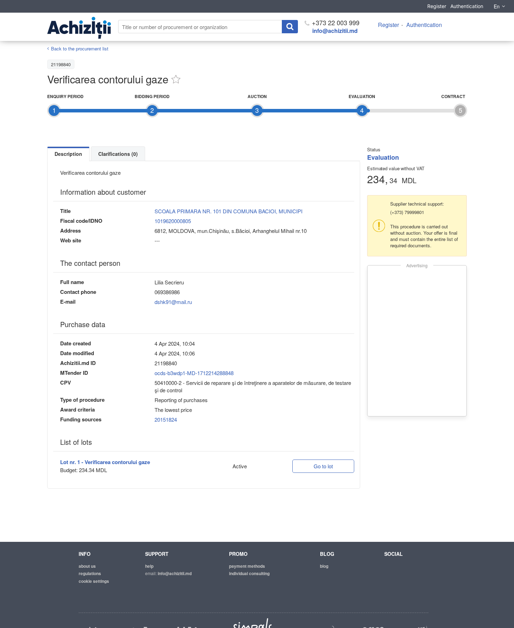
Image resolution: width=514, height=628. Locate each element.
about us (87, 566)
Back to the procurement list (79, 48)
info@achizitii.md (335, 31)
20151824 (166, 419)
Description (68, 153)
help (149, 566)
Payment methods (247, 566)
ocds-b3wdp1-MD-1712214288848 (194, 373)
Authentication (466, 6)
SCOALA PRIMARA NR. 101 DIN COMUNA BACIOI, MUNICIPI (228, 211)
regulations (90, 573)
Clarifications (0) (118, 153)
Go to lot (323, 466)
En (497, 6)
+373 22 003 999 (334, 22)
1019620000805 (173, 221)
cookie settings (94, 581)
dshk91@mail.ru (173, 301)
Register (436, 6)
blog (324, 566)
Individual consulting (249, 573)
